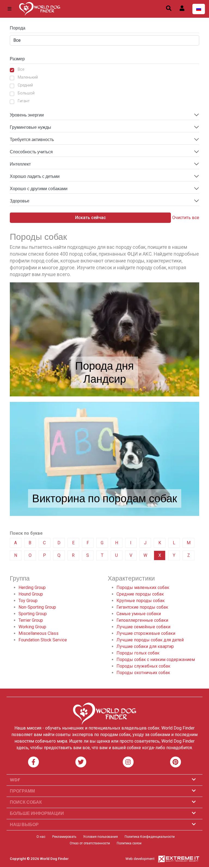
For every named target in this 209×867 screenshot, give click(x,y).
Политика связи (129, 843)
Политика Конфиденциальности (150, 837)
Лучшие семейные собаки (143, 626)
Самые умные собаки (138, 613)
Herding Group (32, 587)
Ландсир (104, 379)
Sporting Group (33, 613)
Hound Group (31, 594)
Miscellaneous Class (39, 633)
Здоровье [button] (19, 201)
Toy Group (28, 600)
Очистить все (185, 217)
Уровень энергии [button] (27, 115)
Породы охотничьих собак (143, 672)
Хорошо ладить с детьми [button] (35, 176)
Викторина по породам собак (104, 498)
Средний (25, 85)
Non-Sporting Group (37, 607)
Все (21, 69)
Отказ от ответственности (90, 843)
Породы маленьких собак (142, 587)
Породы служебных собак (143, 666)
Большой (26, 93)
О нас (40, 837)
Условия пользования (100, 837)
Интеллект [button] (20, 164)
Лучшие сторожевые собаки (145, 633)
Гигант (24, 101)
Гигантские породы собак (142, 607)
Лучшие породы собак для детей (150, 639)
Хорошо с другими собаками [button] (38, 189)
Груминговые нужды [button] (30, 127)
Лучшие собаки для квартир (145, 646)
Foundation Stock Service (43, 639)
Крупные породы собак (140, 600)
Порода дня (104, 365)
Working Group (32, 626)
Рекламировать (64, 837)
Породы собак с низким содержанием (155, 659)
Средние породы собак (140, 594)
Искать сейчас (90, 217)
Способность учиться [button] (31, 152)
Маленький (28, 77)
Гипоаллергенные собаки (142, 620)
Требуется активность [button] (32, 139)
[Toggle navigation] (9, 8)
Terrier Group (31, 620)
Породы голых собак (137, 653)
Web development (140, 859)
